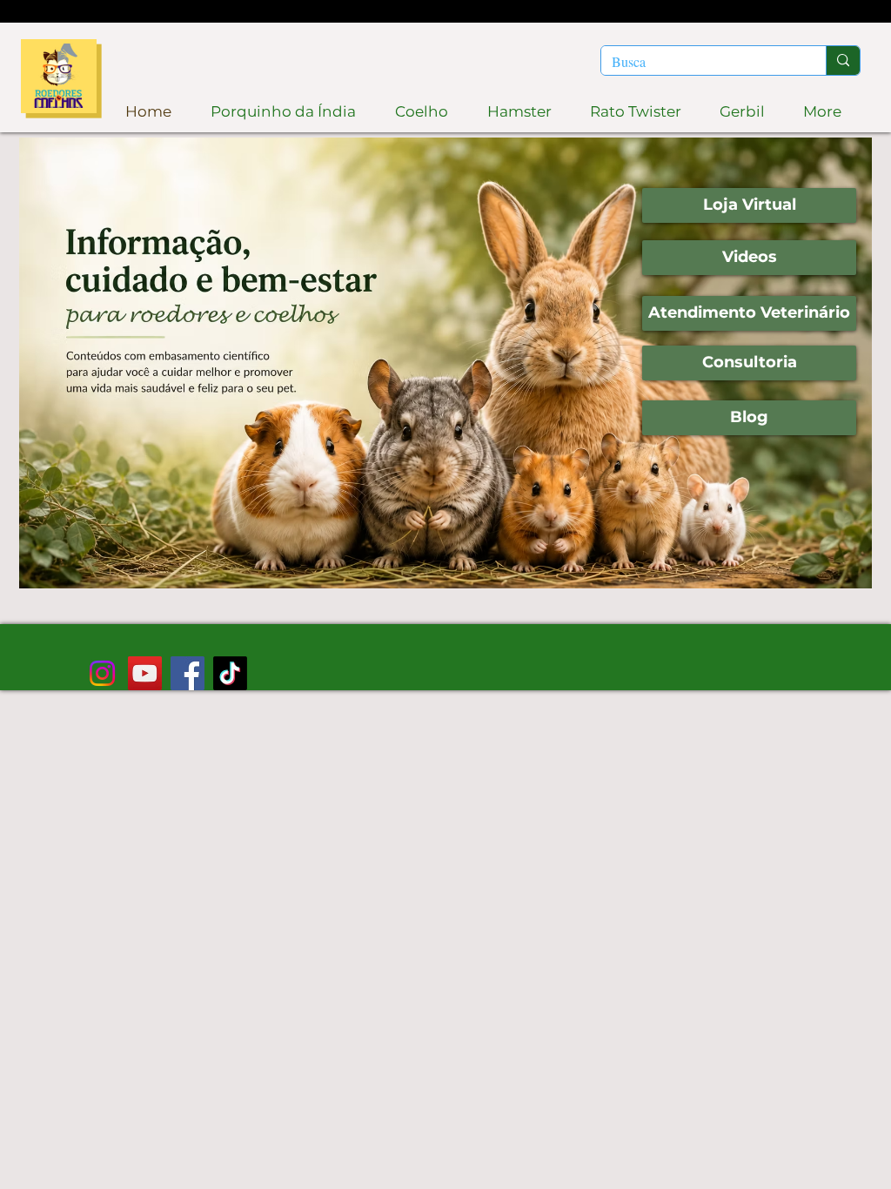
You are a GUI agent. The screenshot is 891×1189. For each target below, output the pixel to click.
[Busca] (843, 60)
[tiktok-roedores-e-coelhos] (230, 673)
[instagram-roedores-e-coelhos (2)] (102, 673)
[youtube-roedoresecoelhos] (145, 673)
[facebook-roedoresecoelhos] (187, 673)
